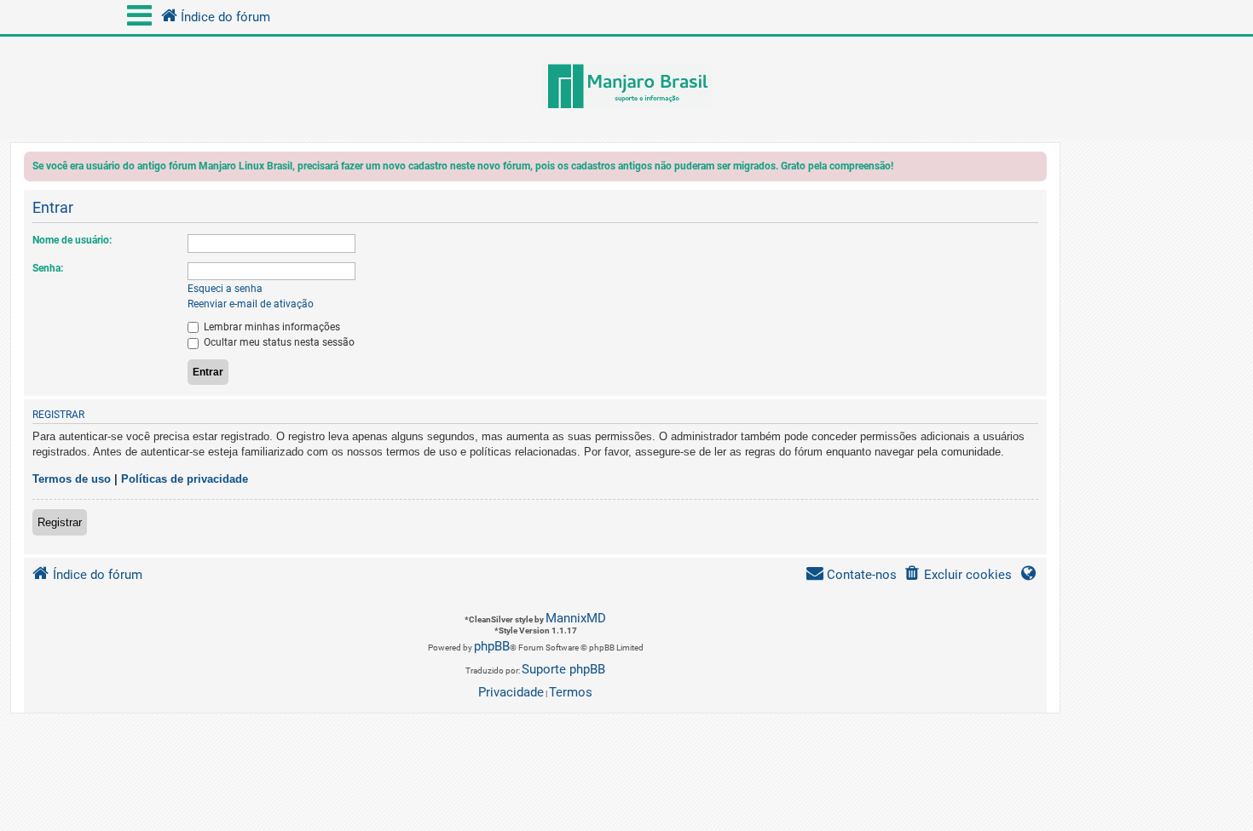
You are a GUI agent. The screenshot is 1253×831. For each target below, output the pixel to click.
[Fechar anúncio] (1035, 169)
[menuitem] (958, 575)
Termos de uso (71, 479)
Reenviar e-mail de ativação (251, 304)
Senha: (47, 268)
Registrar (60, 522)
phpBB (492, 646)
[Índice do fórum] (626, 88)
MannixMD (576, 618)
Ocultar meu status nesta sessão (278, 342)
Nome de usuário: (72, 240)
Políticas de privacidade (184, 479)
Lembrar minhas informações (270, 327)
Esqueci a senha (225, 289)
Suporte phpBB (563, 669)
